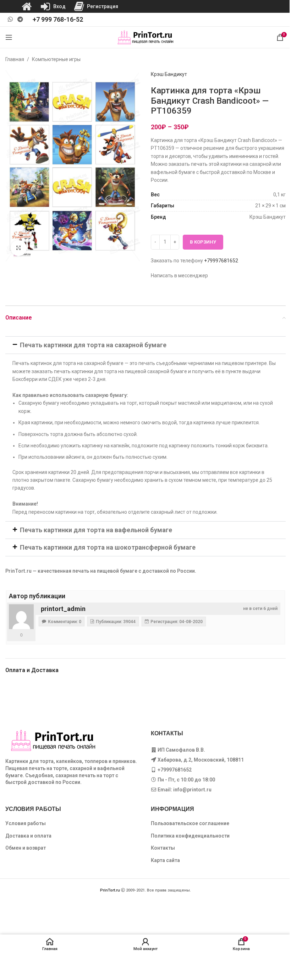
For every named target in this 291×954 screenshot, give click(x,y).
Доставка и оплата (28, 836)
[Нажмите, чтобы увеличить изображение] (19, 248)
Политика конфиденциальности (190, 836)
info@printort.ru (192, 789)
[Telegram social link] (20, 19)
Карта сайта (165, 860)
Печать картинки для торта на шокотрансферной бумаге (108, 547)
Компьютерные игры (56, 59)
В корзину (203, 242)
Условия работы (25, 823)
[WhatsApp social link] (10, 19)
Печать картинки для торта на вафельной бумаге (96, 530)
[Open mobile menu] (9, 37)
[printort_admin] (21, 616)
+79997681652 (221, 260)
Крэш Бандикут (169, 74)
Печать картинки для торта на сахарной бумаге (93, 345)
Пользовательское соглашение (190, 823)
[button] (145, 345)
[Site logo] (145, 37)
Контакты (163, 848)
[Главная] (26, 6)
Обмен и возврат (25, 848)
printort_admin (63, 608)
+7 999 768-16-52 (58, 19)
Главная (14, 59)
